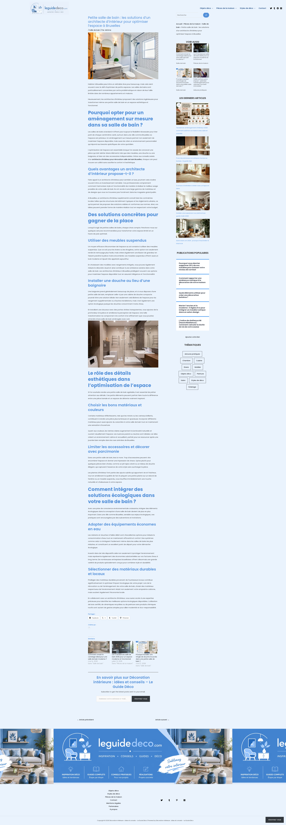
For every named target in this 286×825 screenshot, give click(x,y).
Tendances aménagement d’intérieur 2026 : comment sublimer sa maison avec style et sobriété (192, 131)
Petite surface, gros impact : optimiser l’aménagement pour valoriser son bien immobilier (201, 82)
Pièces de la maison (225, 8)
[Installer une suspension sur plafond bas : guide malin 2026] (193, 200)
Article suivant (162, 719)
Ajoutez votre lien (192, 337)
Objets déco (205, 8)
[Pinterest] (278, 8)
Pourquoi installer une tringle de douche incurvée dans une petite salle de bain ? (146, 657)
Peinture (200, 374)
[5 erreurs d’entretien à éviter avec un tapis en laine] (193, 173)
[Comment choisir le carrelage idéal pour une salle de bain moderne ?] (99, 647)
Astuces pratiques (200, 90)
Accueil (179, 24)
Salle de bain (94, 30)
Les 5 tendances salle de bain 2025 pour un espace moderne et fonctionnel (122, 656)
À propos (113, 809)
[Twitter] (271, 8)
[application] (212, 8)
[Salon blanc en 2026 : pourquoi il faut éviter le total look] (193, 228)
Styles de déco (246, 8)
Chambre (186, 360)
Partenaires (113, 806)
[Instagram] (281, 8)
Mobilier (198, 367)
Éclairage (192, 387)
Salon (183, 380)
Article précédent (85, 719)
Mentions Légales (113, 803)
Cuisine (199, 360)
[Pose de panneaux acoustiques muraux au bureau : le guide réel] (193, 145)
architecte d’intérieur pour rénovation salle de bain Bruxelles (117, 159)
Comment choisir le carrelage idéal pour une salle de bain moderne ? (97, 656)
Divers (186, 367)
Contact (262, 8)
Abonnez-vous (140, 698)
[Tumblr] (274, 8)
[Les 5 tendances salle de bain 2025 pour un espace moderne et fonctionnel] (123, 647)
